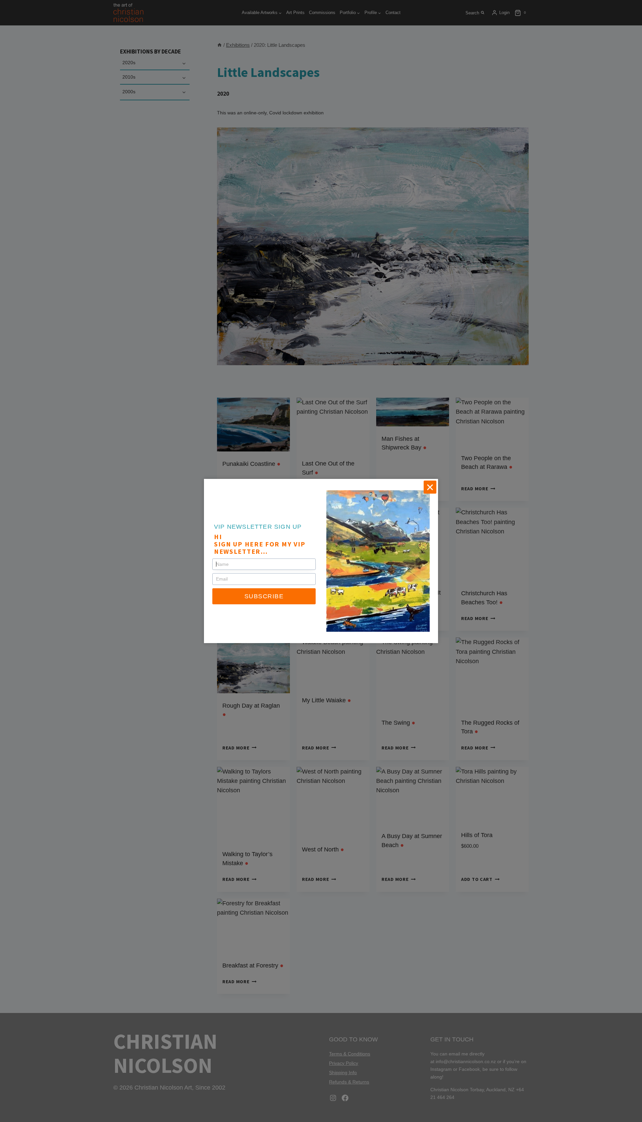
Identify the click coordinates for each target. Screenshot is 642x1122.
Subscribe (264, 596)
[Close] (430, 487)
